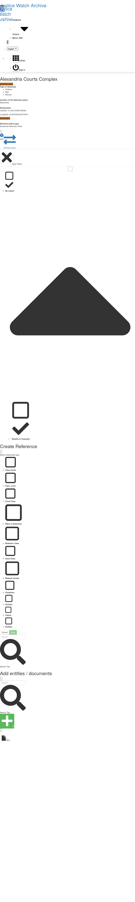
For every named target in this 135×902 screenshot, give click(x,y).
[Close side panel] (1, 132)
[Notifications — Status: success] (7, 42)
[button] (2, 137)
